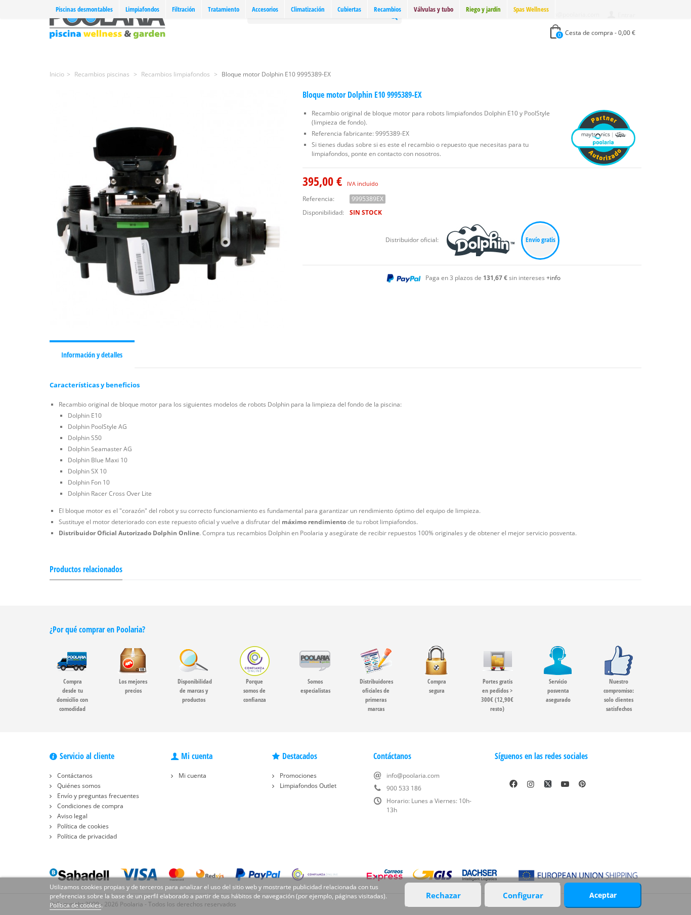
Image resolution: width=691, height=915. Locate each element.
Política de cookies (82, 826)
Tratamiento (223, 9)
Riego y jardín (483, 9)
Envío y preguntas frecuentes (97, 795)
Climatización (308, 9)
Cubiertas (349, 9)
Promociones (297, 775)
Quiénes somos (78, 785)
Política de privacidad (86, 836)
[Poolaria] (107, 22)
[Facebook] (513, 783)
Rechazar (443, 895)
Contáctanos (74, 775)
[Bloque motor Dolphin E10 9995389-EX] (168, 209)
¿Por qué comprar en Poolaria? (97, 629)
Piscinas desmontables (84, 9)
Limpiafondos (142, 9)
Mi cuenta (191, 775)
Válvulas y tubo (433, 9)
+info (553, 277)
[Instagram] (530, 783)
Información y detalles (91, 355)
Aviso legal (72, 816)
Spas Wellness (531, 9)
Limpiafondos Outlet (307, 785)
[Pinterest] (582, 783)
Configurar (523, 895)
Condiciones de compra (89, 806)
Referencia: (318, 198)
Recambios (387, 9)
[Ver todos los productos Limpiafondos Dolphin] (481, 239)
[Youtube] (565, 783)
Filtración (183, 9)
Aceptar (603, 895)
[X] (547, 783)
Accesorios (265, 9)
